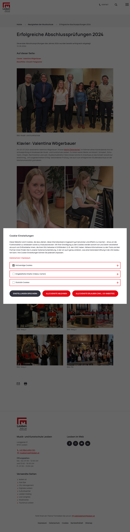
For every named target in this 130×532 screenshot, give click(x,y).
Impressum (25, 258)
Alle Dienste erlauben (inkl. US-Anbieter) (95, 293)
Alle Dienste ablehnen (56, 293)
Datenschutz (15, 258)
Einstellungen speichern (25, 293)
